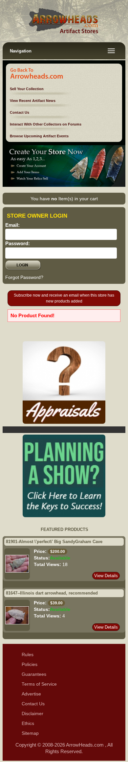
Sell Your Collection (27, 89)
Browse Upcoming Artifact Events (39, 136)
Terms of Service (39, 684)
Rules (27, 654)
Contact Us (19, 112)
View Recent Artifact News (32, 101)
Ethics (28, 723)
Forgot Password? (24, 277)
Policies (29, 664)
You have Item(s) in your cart (64, 198)
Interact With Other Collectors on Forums (45, 124)
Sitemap (30, 733)
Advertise (31, 694)
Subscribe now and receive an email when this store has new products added (64, 298)
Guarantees (34, 674)
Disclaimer (32, 713)
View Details (106, 575)
